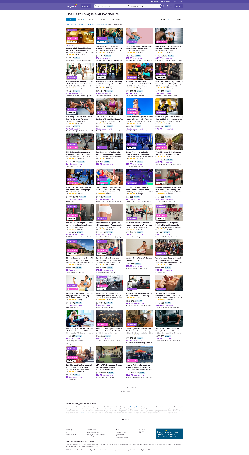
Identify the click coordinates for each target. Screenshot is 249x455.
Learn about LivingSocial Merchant (96, 434)
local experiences (143, 444)
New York (73, 24)
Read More (125, 419)
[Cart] (168, 6)
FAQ (117, 436)
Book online (116, 19)
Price (80, 19)
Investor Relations (71, 434)
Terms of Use (104, 450)
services (164, 444)
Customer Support (121, 432)
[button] (171, 6)
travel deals (151, 444)
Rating (103, 19)
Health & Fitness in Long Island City (97, 24)
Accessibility (125, 450)
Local (67, 24)
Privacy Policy (112, 450)
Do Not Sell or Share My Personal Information (142, 450)
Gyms (69, 19)
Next (132, 387)
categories (123, 444)
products (157, 444)
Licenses (119, 450)
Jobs (67, 432)
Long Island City (82, 24)
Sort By (163, 19)
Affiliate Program (91, 436)
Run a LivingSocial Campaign (94, 432)
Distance (91, 19)
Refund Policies (120, 434)
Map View (178, 19)
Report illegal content (122, 437)
